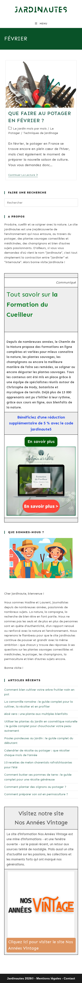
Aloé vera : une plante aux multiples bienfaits (36, 714)
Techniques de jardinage (40, 133)
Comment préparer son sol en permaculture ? (36, 794)
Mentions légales (48, 978)
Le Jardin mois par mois (30, 128)
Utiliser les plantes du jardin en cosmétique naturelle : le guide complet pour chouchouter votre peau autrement (40, 726)
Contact (69, 978)
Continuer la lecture (23, 175)
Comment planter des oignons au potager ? (35, 787)
